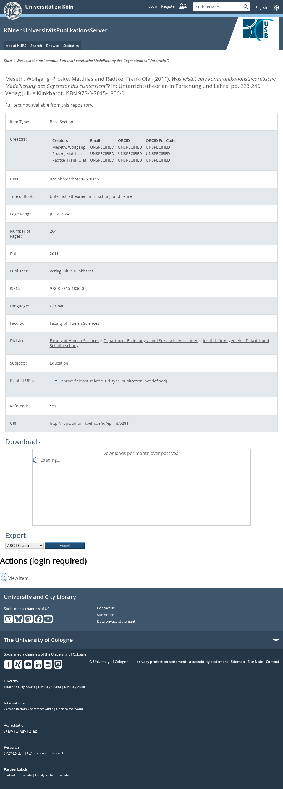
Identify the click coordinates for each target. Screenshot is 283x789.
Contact (272, 662)
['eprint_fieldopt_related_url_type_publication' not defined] (113, 381)
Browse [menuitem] (52, 45)
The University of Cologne (38, 640)
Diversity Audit (74, 687)
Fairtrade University (18, 775)
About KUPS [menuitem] (16, 45)
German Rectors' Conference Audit (29, 709)
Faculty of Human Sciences (74, 340)
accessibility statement (208, 662)
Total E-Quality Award (20, 687)
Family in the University (52, 775)
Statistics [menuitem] (71, 45)
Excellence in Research (45, 753)
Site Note (255, 662)
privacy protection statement (161, 662)
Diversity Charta (50, 687)
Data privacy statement (116, 621)
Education (59, 363)
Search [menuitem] (36, 45)
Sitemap (238, 662)
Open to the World (69, 709)
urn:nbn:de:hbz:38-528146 (74, 179)
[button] (4, 577)
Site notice (105, 615)
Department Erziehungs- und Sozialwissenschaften (151, 340)
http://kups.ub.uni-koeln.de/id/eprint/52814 (90, 423)
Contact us (106, 608)
